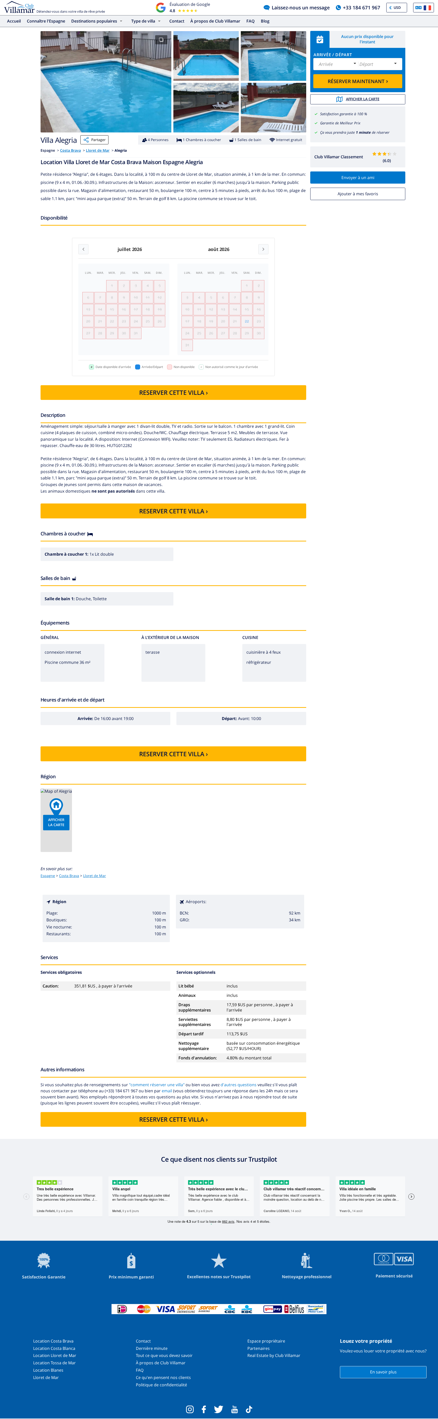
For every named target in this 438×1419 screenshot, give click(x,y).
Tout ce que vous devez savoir (164, 1355)
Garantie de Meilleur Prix (340, 123)
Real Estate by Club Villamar (273, 1355)
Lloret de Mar (98, 150)
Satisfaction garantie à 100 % (343, 113)
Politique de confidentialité (161, 1385)
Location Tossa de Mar (54, 1363)
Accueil (14, 21)
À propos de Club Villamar (215, 21)
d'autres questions (239, 1084)
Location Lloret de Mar (54, 1355)
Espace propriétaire (266, 1341)
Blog (265, 21)
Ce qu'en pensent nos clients (163, 1377)
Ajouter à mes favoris (358, 194)
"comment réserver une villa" (157, 1084)
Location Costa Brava (53, 1341)
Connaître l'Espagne (46, 21)
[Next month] (263, 249)
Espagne (48, 875)
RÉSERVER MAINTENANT (358, 81)
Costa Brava (70, 150)
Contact (176, 21)
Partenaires (258, 1348)
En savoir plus (383, 1372)
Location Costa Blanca (54, 1348)
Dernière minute (152, 1348)
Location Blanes (48, 1370)
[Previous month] (83, 249)
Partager (98, 139)
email (167, 1091)
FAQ (250, 21)
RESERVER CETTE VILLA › (173, 392)
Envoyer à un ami (357, 177)
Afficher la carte (362, 98)
